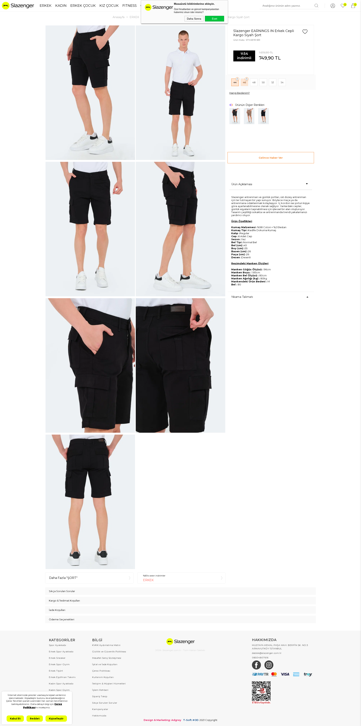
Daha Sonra (194, 18)
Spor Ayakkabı (57, 645)
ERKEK (46, 6)
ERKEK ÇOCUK (83, 6)
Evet (214, 18)
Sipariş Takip (99, 696)
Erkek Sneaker (57, 657)
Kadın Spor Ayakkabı (61, 683)
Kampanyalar (100, 709)
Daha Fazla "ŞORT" (63, 578)
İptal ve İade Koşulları (105, 664)
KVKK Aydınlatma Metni (106, 645)
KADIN (61, 6)
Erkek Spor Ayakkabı (61, 651)
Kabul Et (15, 718)
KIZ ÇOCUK (109, 6)
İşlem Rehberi (100, 690)
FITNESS (129, 6)
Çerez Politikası (101, 670)
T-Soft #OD (191, 720)
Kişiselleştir (56, 718)
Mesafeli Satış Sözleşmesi (106, 657)
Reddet (34, 718)
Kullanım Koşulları (103, 677)
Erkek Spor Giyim (59, 664)
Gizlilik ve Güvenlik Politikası (109, 651)
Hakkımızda (99, 715)
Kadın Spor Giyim (59, 690)
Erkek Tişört (56, 670)
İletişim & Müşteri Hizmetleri (109, 683)
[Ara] (316, 6)
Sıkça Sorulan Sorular (104, 702)
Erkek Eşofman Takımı (62, 677)
